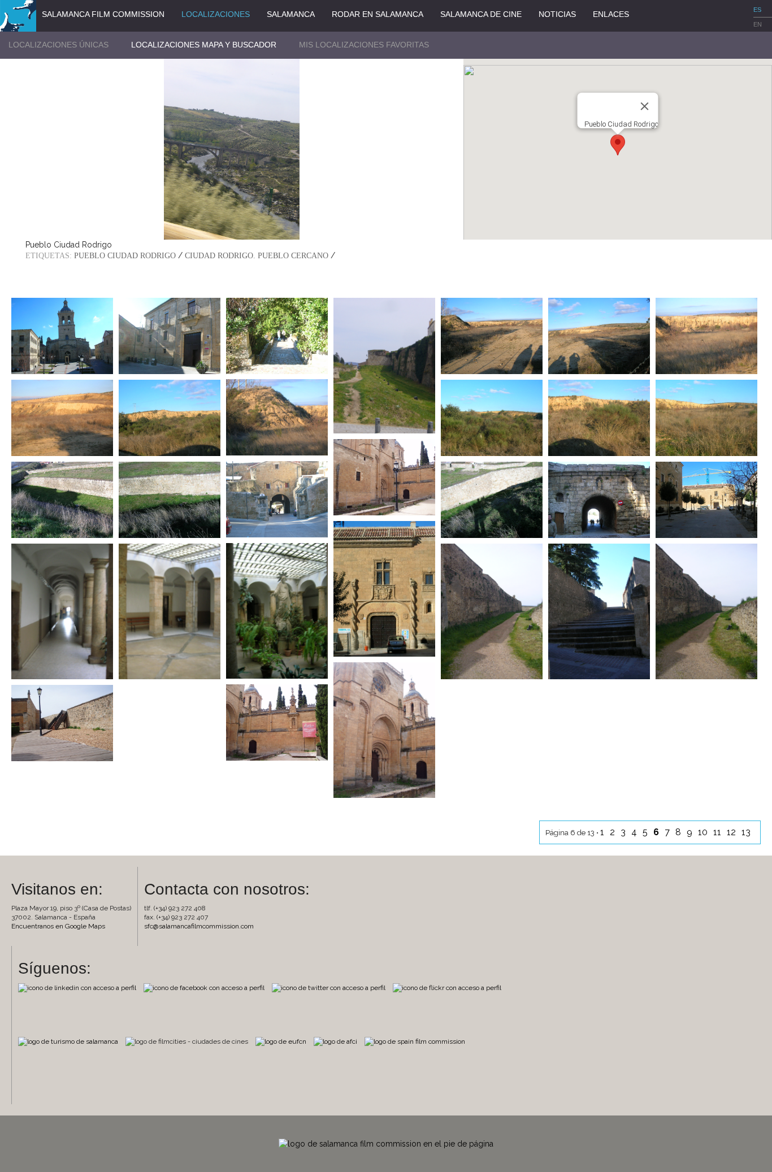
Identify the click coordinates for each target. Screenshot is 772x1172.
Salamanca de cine (481, 14)
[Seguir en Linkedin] (80, 987)
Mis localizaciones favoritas (364, 44)
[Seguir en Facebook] (207, 987)
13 (747, 832)
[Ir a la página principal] (18, 15)
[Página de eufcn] (283, 1041)
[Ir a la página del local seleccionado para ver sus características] (62, 335)
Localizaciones (215, 14)
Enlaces (611, 14)
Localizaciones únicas (58, 44)
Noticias (557, 14)
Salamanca (291, 14)
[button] (617, 144)
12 (732, 832)
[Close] (644, 106)
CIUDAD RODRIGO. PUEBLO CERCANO (256, 255)
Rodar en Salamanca (377, 14)
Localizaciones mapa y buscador (203, 44)
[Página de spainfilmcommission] (418, 1041)
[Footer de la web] (386, 1143)
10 (704, 832)
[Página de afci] (338, 1041)
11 (718, 832)
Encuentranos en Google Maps (58, 926)
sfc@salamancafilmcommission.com (199, 926)
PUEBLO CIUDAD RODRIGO (125, 255)
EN (757, 24)
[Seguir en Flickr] (450, 987)
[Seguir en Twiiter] (331, 987)
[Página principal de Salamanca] (71, 1041)
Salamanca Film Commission (103, 14)
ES (757, 9)
